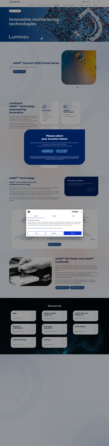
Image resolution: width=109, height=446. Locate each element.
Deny (36, 233)
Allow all (73, 233)
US (58, 151)
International (46, 151)
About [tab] (73, 216)
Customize (53, 233)
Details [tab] (54, 216)
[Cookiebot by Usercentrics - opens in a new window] (72, 212)
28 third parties (37, 228)
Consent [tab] (35, 216)
